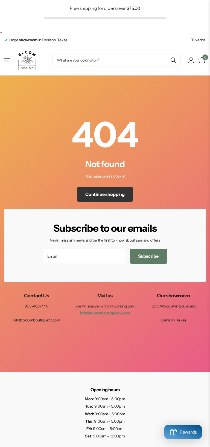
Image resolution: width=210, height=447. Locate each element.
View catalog (7, 60)
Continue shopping (105, 194)
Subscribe (148, 256)
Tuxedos (198, 39)
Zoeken (173, 60)
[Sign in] (191, 60)
